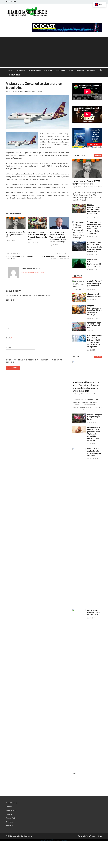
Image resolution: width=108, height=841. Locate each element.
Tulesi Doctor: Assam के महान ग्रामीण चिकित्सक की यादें (15, 234)
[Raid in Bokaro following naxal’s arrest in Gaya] (79, 610)
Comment (10, 300)
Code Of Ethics (11, 803)
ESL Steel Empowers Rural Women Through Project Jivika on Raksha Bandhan (37, 235)
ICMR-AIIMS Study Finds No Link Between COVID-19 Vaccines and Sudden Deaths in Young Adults (94, 341)
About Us (9, 826)
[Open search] (101, 70)
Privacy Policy (11, 818)
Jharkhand (60, 70)
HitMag (99, 836)
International (35, 70)
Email (9, 338)
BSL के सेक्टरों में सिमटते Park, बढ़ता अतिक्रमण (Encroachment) (94, 283)
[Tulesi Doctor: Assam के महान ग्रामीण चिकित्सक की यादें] (16, 224)
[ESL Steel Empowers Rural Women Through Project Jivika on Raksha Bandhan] (37, 224)
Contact (9, 807)
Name (9, 328)
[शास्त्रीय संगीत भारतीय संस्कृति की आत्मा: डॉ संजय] (79, 323)
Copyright (10, 814)
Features (80, 70)
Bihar (70, 70)
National (48, 70)
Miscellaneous (14, 75)
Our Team (9, 822)
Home (10, 70)
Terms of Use (10, 810)
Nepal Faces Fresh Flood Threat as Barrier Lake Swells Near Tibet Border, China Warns (94, 246)
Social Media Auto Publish (46, 840)
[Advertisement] (54, 52)
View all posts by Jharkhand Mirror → (34, 273)
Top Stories (20, 70)
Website (9, 348)
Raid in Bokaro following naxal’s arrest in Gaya (93, 612)
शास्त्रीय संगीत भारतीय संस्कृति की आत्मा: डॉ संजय (94, 325)
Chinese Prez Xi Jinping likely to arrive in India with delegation (94, 452)
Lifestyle (91, 70)
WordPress (90, 836)
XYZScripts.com (64, 840)
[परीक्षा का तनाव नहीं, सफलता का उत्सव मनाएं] (79, 294)
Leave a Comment (37, 91)
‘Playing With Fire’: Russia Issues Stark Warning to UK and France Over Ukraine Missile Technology (57, 237)
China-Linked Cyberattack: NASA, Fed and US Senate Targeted (94, 263)
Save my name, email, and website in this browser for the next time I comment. (35, 361)
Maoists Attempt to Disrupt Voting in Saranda (94, 417)
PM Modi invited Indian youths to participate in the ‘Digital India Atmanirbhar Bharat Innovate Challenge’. (93, 433)
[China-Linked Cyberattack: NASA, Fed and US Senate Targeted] (79, 260)
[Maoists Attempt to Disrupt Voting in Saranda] (79, 415)
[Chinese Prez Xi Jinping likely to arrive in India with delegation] (79, 449)
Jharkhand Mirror (24, 91)
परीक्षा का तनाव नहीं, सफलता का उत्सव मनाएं (94, 295)
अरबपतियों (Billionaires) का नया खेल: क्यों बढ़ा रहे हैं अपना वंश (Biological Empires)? (94, 310)
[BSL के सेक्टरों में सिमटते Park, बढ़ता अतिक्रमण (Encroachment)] (79, 281)
